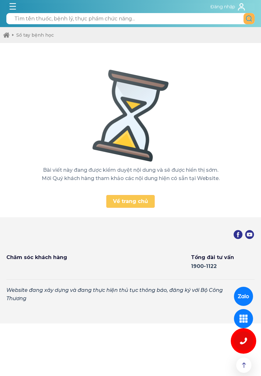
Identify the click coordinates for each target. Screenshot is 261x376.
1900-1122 (204, 266)
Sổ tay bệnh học (35, 35)
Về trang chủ (130, 201)
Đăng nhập (222, 7)
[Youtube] (249, 234)
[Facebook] (238, 234)
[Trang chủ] (6, 35)
